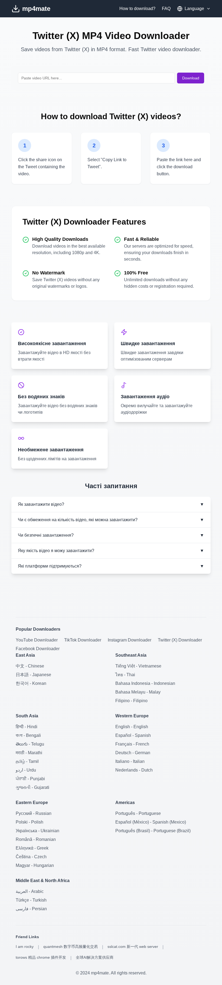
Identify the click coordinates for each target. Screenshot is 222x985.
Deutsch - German (132, 752)
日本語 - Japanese (33, 674)
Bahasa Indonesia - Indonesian (145, 683)
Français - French (132, 744)
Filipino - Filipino (131, 700)
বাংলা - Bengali (28, 735)
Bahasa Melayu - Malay (138, 692)
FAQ (166, 8)
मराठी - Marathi (29, 752)
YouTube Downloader (37, 640)
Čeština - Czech (31, 856)
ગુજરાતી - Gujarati (32, 787)
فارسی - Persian (31, 908)
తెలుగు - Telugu (30, 744)
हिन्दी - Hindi (26, 726)
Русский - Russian (33, 813)
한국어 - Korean (31, 683)
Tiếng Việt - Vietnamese (138, 666)
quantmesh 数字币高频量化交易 (70, 946)
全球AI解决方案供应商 (94, 957)
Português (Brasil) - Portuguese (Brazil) (153, 830)
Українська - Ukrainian (37, 830)
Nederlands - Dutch (134, 770)
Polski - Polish (29, 822)
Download (190, 78)
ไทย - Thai (125, 674)
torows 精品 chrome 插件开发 (41, 957)
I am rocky (25, 946)
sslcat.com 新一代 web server (132, 946)
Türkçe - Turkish (31, 900)
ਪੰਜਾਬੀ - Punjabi (30, 778)
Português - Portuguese (138, 813)
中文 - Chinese (30, 666)
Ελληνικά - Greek (32, 848)
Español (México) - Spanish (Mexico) (150, 822)
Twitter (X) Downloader (180, 640)
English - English (131, 726)
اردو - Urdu (26, 770)
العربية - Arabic (30, 891)
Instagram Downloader (129, 640)
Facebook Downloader (38, 648)
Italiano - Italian (130, 761)
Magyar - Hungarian (35, 865)
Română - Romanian (36, 839)
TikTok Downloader (82, 640)
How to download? (137, 8)
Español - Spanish (133, 735)
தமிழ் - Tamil (27, 761)
